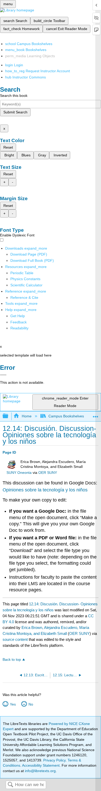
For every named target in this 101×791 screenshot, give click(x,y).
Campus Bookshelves (66, 416)
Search (10, 785)
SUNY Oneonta (19, 473)
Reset (8, 147)
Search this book (13, 95)
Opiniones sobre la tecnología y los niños (45, 489)
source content (15, 639)
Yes (13, 704)
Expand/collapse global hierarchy (8, 416)
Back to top (12, 660)
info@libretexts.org (40, 771)
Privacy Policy (54, 760)
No (30, 704)
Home (26, 416)
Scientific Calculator (26, 285)
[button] (18, 322)
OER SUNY (47, 473)
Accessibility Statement (41, 765)
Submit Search (15, 112)
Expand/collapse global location (95, 414)
